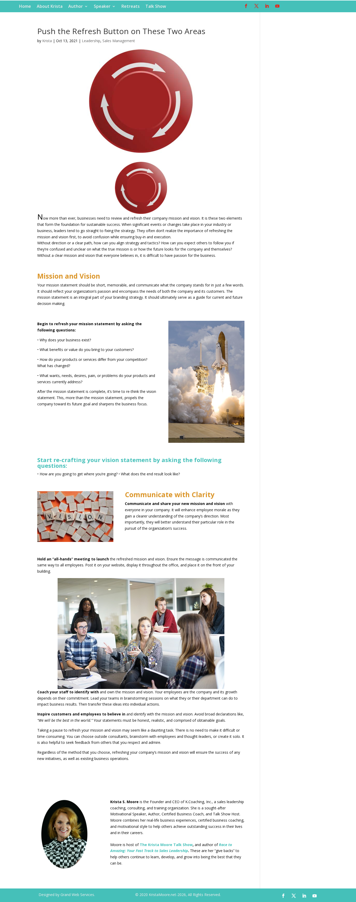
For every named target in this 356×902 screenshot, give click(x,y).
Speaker (102, 6)
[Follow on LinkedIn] (267, 6)
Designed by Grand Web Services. (67, 894)
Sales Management (118, 40)
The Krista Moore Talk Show (166, 844)
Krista (47, 40)
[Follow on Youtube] (277, 6)
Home (25, 6)
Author (75, 6)
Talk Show (155, 6)
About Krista (50, 6)
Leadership (91, 40)
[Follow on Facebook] (246, 6)
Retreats (130, 6)
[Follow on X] (256, 6)
